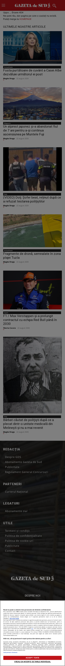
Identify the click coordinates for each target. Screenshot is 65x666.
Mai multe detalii (14, 618)
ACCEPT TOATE (32, 658)
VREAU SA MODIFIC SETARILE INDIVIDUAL (32, 662)
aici (32, 628)
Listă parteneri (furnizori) (10, 652)
